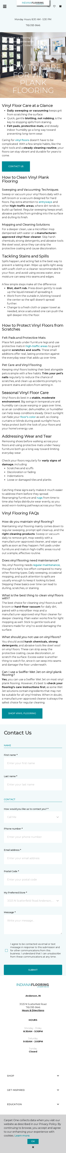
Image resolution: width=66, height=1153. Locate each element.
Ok (33, 1141)
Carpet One (8, 37)
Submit (33, 969)
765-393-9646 (33, 25)
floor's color (28, 417)
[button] (48, 6)
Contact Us (16, 166)
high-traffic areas (37, 346)
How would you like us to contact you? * (26, 809)
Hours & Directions (33, 1010)
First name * (10, 755)
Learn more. (22, 1135)
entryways (45, 201)
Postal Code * (11, 871)
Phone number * (13, 829)
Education (14, 1104)
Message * (9, 912)
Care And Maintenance (20, 41)
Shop (10, 1075)
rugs (40, 497)
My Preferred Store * (15, 893)
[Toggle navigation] (5, 6)
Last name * (10, 776)
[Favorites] (54, 6)
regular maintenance (46, 565)
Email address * (12, 850)
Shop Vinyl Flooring (22, 713)
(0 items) (60, 6)
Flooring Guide (29, 37)
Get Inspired (16, 1090)
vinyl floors (22, 140)
